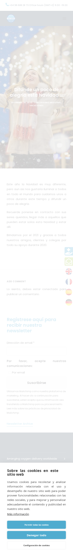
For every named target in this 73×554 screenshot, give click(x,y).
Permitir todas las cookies (37, 525)
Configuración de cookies (36, 545)
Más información (18, 514)
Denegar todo (36, 535)
